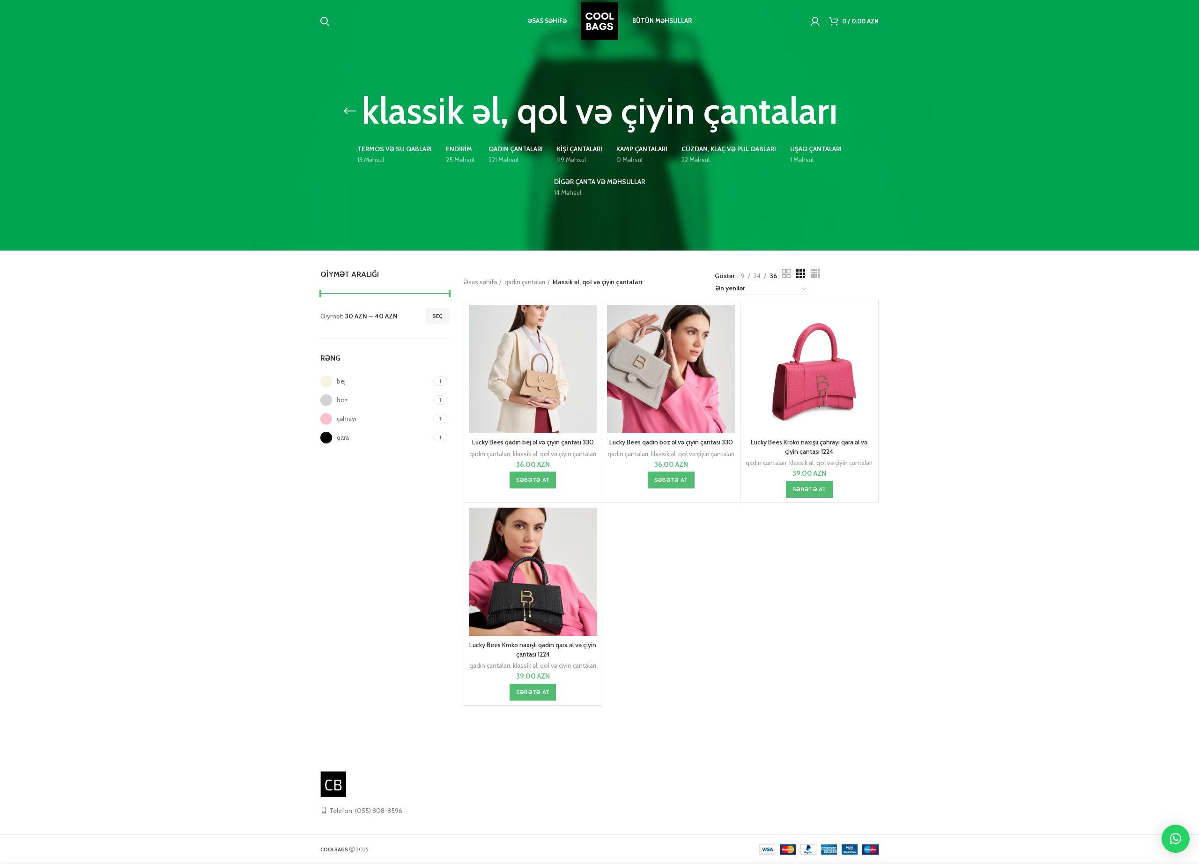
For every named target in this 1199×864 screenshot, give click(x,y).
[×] (1176, 839)
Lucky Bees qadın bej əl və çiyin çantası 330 (533, 442)
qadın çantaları (524, 282)
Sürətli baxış (590, 341)
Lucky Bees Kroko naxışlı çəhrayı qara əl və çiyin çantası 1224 (809, 447)
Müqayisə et (590, 320)
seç (437, 315)
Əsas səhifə (480, 282)
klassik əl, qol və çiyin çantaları (554, 454)
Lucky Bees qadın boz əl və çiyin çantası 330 (671, 442)
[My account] (815, 21)
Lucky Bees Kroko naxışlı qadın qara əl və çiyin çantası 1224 (532, 649)
